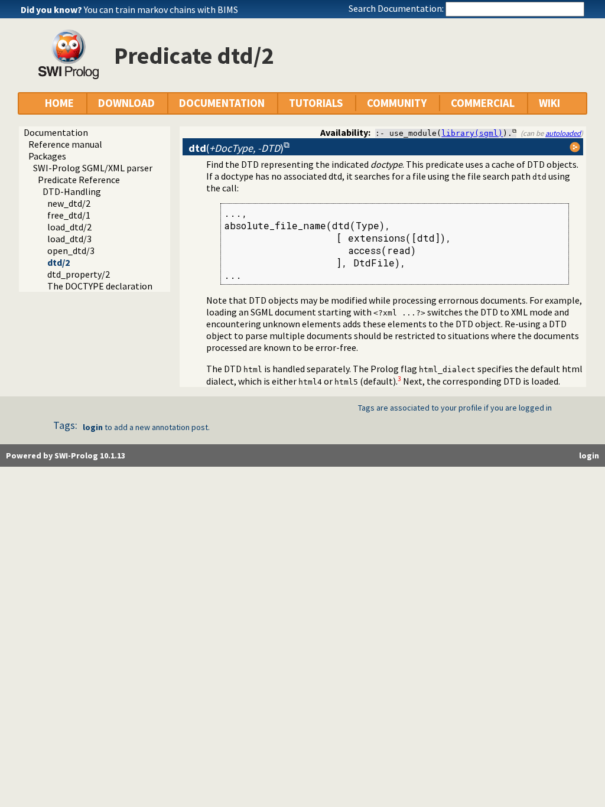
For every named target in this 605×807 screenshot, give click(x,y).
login (93, 427)
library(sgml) (472, 133)
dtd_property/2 (78, 274)
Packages (47, 156)
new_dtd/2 (68, 203)
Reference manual (65, 144)
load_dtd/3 (69, 239)
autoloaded (563, 133)
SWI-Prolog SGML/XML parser (92, 168)
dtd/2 (58, 262)
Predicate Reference (79, 180)
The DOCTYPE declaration (99, 286)
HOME (59, 103)
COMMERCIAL (483, 103)
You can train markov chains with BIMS (161, 9)
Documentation (56, 132)
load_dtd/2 (69, 227)
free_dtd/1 (68, 215)
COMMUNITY (397, 103)
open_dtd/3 (71, 250)
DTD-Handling (72, 191)
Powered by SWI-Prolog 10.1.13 (65, 455)
